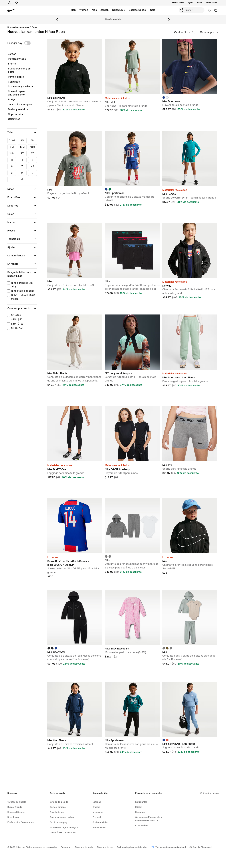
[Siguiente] (169, 19)
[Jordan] (9, 3)
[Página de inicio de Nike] (11, 10)
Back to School (138, 10)
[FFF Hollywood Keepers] (132, 342)
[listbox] (209, 32)
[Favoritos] (209, 10)
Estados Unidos (211, 793)
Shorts (12, 63)
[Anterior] (57, 19)
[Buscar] (181, 10)
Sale (152, 10)
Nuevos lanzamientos (18, 27)
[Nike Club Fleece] (74, 709)
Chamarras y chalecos (20, 86)
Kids (94, 10)
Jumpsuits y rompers (20, 104)
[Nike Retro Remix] (74, 342)
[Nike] (74, 158)
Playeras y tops (17, 59)
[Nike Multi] (132, 66)
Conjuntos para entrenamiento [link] (17, 93)
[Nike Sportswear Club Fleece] (189, 342)
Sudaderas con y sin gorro (19, 70)
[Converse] (16, 3)
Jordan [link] (12, 54)
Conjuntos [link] (14, 81)
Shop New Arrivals (113, 19)
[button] (22, 132)
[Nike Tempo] (189, 158)
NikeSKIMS (118, 10)
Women (83, 10)
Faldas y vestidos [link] (18, 109)
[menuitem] (194, 3)
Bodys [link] (11, 99)
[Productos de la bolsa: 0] (216, 10)
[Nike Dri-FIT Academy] (132, 433)
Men (73, 10)
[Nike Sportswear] (74, 66)
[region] (20, 187)
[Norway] (189, 250)
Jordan (104, 10)
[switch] (27, 43)
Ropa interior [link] (15, 114)
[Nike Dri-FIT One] (74, 433)
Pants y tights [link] (16, 76)
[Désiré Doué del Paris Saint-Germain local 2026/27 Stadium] (74, 525)
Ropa (34, 27)
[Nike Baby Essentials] (132, 617)
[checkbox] (11, 140)
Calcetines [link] (14, 119)
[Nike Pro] (189, 433)
